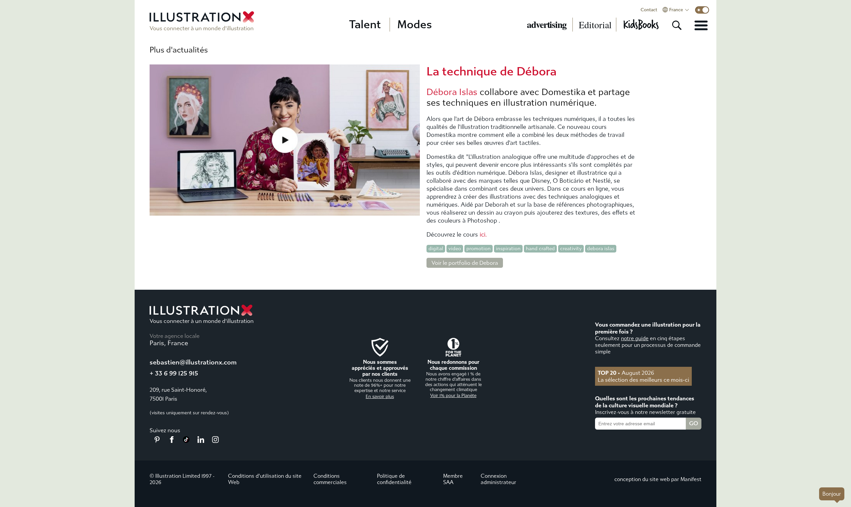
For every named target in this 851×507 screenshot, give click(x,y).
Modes (414, 24)
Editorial (595, 24)
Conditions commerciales (330, 479)
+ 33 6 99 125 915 (174, 373)
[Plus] (701, 25)
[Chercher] (676, 25)
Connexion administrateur (498, 479)
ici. (483, 234)
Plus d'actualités (179, 49)
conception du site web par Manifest (657, 479)
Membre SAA (453, 479)
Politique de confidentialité (394, 479)
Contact (649, 10)
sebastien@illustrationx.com (193, 362)
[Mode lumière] (702, 10)
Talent (365, 24)
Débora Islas (451, 92)
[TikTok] (186, 441)
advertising (546, 24)
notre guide (635, 338)
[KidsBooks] (640, 24)
